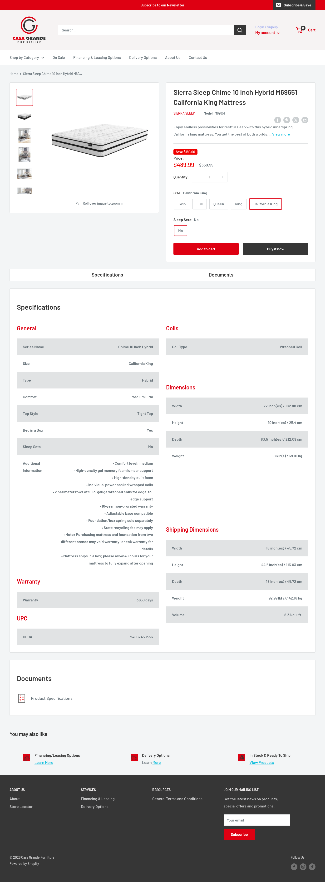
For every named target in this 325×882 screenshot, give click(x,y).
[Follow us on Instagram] (303, 866)
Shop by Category (24, 57)
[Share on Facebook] (277, 119)
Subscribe (239, 834)
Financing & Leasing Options (97, 57)
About (15, 798)
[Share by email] (304, 119)
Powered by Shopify (24, 864)
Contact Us (198, 57)
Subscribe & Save (297, 5)
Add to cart (206, 249)
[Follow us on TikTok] (312, 866)
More (157, 762)
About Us (172, 57)
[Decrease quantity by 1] (197, 177)
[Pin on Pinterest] (286, 119)
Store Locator (21, 806)
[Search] (240, 30)
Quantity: (181, 177)
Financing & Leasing (98, 798)
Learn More (43, 762)
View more (281, 134)
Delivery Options (143, 57)
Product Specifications (51, 698)
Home (14, 74)
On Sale (59, 57)
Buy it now (275, 249)
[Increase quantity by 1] (222, 177)
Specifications (107, 274)
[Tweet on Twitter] (295, 119)
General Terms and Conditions (177, 798)
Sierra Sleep (184, 113)
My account (265, 32)
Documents (221, 274)
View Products (262, 762)
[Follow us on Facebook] (294, 866)
